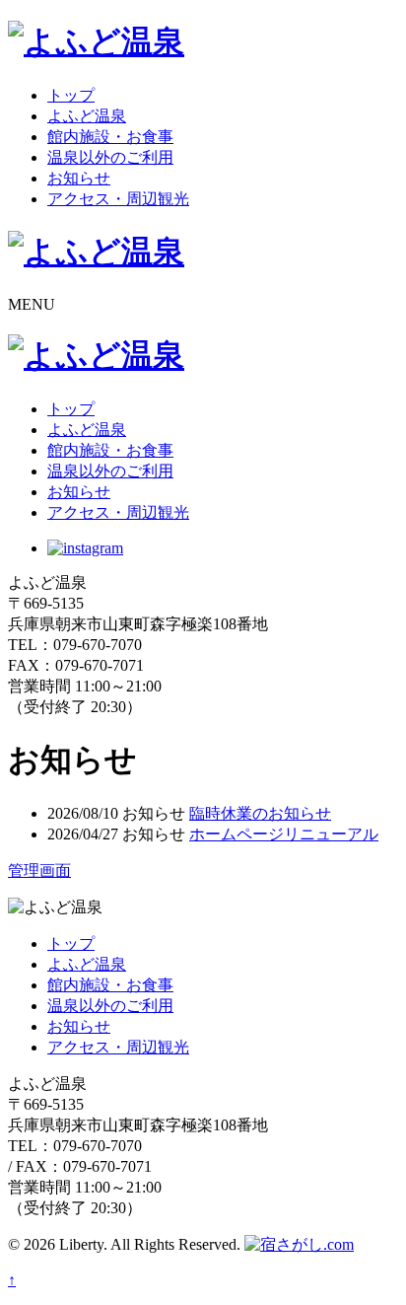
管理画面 (39, 870)
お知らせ (78, 178)
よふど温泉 (86, 116)
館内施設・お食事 (110, 136)
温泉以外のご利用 (110, 157)
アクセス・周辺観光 (118, 198)
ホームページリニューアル (283, 834)
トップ (71, 95)
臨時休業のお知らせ (260, 813)
